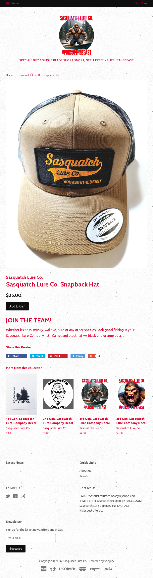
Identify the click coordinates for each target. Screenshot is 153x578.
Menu (15, 3)
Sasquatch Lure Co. (75, 561)
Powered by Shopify (101, 561)
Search (83, 476)
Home (9, 75)
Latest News (15, 462)
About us (85, 470)
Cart (144, 3)
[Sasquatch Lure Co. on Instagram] (23, 496)
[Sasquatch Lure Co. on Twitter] (8, 496)
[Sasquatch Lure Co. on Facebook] (15, 496)
